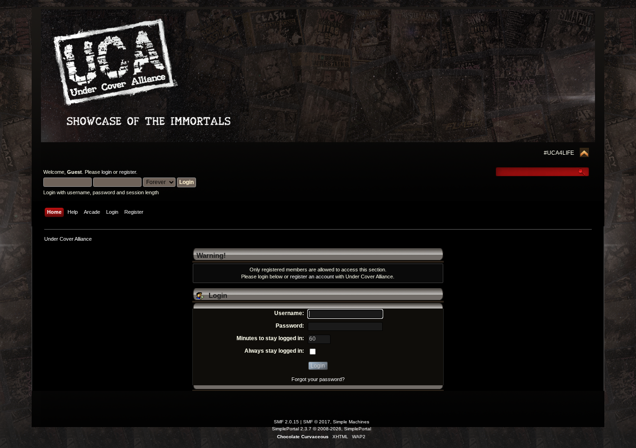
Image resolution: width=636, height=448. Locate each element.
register (127, 172)
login (106, 172)
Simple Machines (351, 421)
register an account (312, 276)
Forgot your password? (318, 379)
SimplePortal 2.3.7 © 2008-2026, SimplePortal (321, 428)
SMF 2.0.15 (286, 421)
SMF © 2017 (316, 421)
